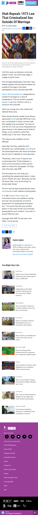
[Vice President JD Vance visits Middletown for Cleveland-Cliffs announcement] (8, 365)
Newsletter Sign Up (9, 457)
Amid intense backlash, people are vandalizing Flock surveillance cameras (25, 411)
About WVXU (8, 449)
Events (6, 461)
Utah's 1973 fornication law (12, 94)
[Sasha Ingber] (6, 243)
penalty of (6, 102)
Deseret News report (17, 195)
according (29, 149)
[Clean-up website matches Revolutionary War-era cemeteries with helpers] (8, 321)
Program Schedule (9, 453)
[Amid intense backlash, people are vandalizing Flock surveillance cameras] (8, 410)
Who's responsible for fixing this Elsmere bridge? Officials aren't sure (26, 382)
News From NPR (9, 226)
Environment (19, 303)
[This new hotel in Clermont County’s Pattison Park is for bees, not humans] (8, 306)
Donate (31, 3)
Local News (19, 271)
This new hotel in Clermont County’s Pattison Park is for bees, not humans (25, 308)
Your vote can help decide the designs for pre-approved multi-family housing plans (26, 396)
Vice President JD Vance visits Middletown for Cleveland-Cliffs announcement (26, 367)
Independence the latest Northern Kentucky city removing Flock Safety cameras (24, 292)
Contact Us (7, 465)
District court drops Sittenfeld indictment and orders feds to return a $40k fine (26, 276)
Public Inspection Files (10, 477)
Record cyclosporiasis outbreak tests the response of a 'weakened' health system (26, 352)
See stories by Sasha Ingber (23, 254)
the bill (13, 119)
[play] (3, 513)
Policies (6, 473)
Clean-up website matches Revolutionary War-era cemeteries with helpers (25, 323)
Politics (18, 362)
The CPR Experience (10, 445)
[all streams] (35, 512)
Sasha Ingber (12, 26)
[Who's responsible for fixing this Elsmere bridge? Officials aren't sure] (8, 380)
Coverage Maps (8, 481)
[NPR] (7, 501)
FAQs (5, 485)
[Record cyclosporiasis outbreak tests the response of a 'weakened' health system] (8, 351)
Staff (5, 489)
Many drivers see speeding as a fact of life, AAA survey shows (26, 337)
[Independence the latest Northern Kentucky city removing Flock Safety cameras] (8, 289)
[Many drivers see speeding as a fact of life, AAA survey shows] (8, 336)
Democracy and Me (10, 469)
